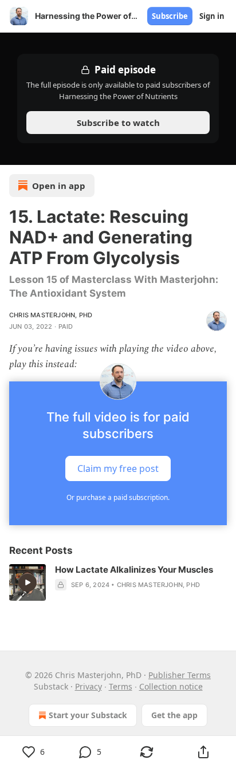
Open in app (58, 185)
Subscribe (170, 16)
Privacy (88, 686)
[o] (27, 582)
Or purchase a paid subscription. (118, 497)
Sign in (212, 16)
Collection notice (171, 686)
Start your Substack (88, 715)
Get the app (174, 715)
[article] (118, 582)
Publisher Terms (179, 674)
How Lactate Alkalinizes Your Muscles (134, 569)
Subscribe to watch (118, 122)
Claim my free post (118, 468)
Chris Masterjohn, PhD (50, 315)
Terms (120, 686)
